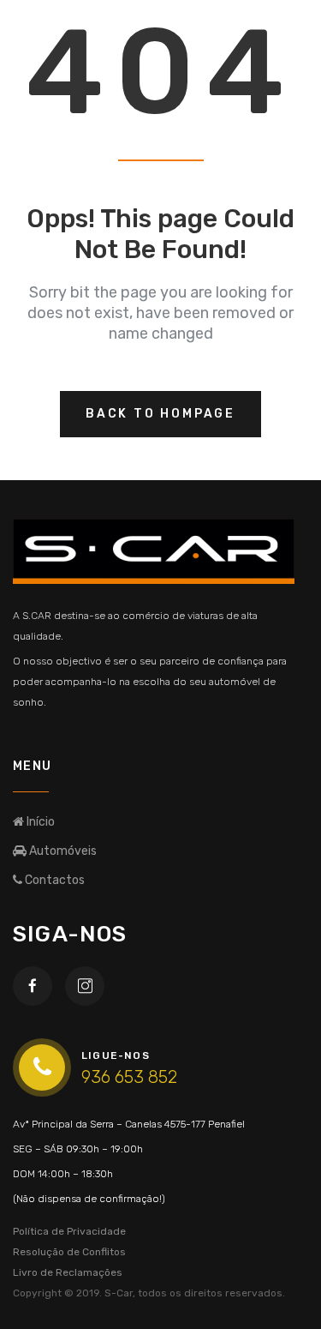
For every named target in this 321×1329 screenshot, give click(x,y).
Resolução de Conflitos (69, 1252)
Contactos (53, 880)
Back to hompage (160, 413)
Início (39, 822)
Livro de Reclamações (67, 1272)
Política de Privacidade (69, 1231)
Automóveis (62, 851)
